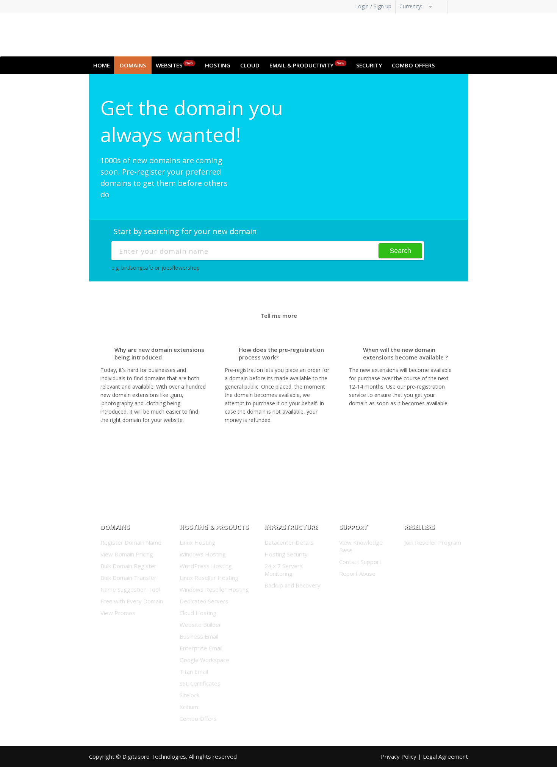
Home (101, 65)
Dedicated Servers (204, 601)
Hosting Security (286, 554)
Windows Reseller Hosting (214, 589)
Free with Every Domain (131, 601)
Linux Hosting (197, 542)
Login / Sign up (373, 6)
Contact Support (360, 561)
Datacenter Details (289, 542)
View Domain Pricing (126, 554)
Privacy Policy (398, 756)
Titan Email (194, 671)
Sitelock (189, 695)
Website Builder (200, 624)
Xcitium (189, 707)
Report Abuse (357, 573)
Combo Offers (413, 65)
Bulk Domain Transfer (128, 577)
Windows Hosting (203, 554)
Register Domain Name (130, 542)
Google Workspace (204, 660)
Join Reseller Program (432, 542)
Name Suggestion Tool (130, 589)
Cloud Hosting (198, 613)
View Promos (117, 613)
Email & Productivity (306, 65)
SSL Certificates (200, 683)
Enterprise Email (201, 648)
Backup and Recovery (292, 585)
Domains (133, 65)
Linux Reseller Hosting (209, 577)
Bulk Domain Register (128, 566)
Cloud (250, 65)
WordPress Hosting (206, 566)
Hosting (217, 65)
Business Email (199, 636)
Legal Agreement (445, 756)
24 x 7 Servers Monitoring (283, 569)
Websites (174, 65)
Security (369, 65)
